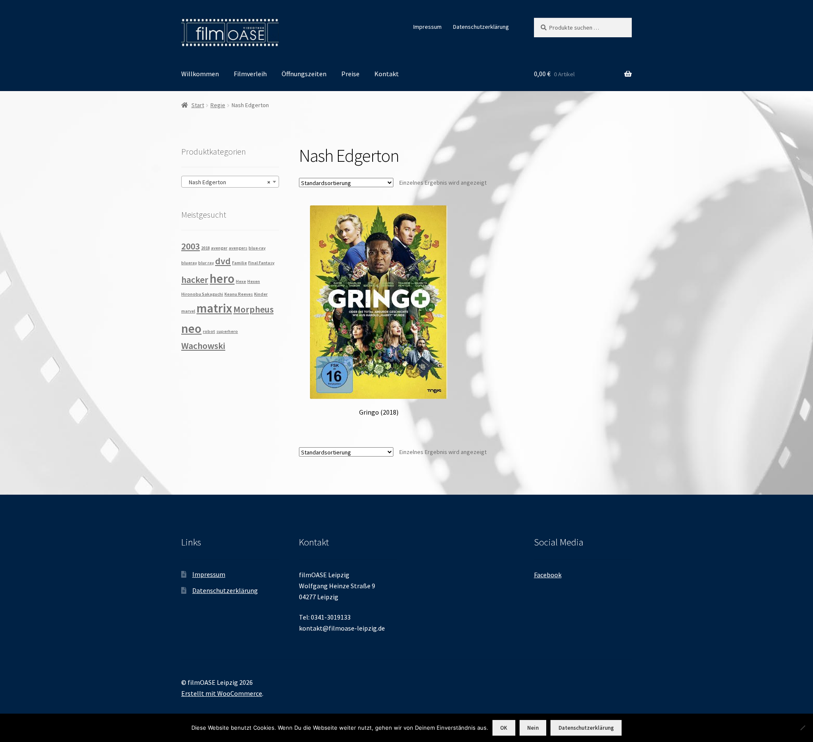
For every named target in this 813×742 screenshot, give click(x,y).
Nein (533, 727)
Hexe (241, 281)
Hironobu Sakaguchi (202, 294)
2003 (190, 246)
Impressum (427, 26)
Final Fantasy (261, 263)
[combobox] (230, 182)
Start (197, 105)
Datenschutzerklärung (481, 26)
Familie (239, 263)
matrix (214, 308)
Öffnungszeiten (304, 73)
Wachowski (203, 346)
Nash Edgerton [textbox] (227, 182)
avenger (219, 248)
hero (222, 278)
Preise (350, 73)
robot (209, 331)
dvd (223, 261)
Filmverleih (250, 73)
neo (191, 328)
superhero (227, 331)
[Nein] (802, 727)
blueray (189, 263)
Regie (217, 105)
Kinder (261, 294)
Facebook (547, 574)
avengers (238, 248)
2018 (205, 248)
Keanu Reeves (238, 294)
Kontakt (386, 73)
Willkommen (200, 73)
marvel (188, 311)
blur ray (206, 263)
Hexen (253, 281)
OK (503, 727)
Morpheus (253, 309)
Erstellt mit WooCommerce (221, 693)
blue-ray (257, 248)
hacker (194, 279)
